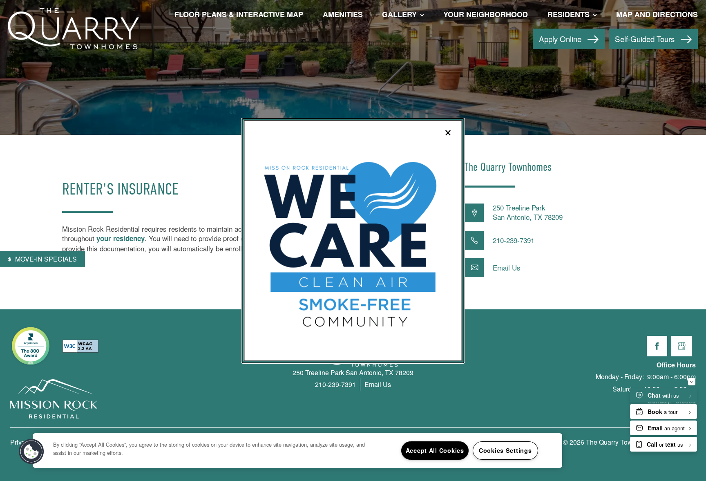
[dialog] (353, 240)
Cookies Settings (505, 450)
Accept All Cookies (435, 450)
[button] (31, 451)
